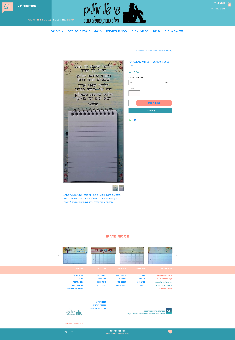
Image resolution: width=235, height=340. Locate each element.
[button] (229, 4)
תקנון (143, 275)
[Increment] (131, 93)
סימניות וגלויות (101, 279)
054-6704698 (162, 275)
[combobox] (150, 82)
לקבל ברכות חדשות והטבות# (52, 19)
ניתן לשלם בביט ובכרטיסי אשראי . (154, 311)
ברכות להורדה (78, 282)
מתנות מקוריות (101, 302)
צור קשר (142, 285)
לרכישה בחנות (101, 275)
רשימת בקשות (121, 285)
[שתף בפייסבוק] (134, 119)
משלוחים (142, 279)
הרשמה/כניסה (121, 275)
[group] (117, 263)
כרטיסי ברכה (101, 285)
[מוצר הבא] (59, 255)
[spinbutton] (134, 93)
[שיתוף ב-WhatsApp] (130, 119)
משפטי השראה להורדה (75, 288)
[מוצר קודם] (176, 255)
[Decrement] (137, 93)
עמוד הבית (168, 51)
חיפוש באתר (141, 282)
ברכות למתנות (101, 282)
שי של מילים (78, 275)
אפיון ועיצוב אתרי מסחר (117, 331)
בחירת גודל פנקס (136, 77)
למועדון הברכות (59, 19)
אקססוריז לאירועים (99, 305)
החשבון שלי (122, 279)
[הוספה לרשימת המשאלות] (132, 103)
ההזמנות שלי (122, 282)
